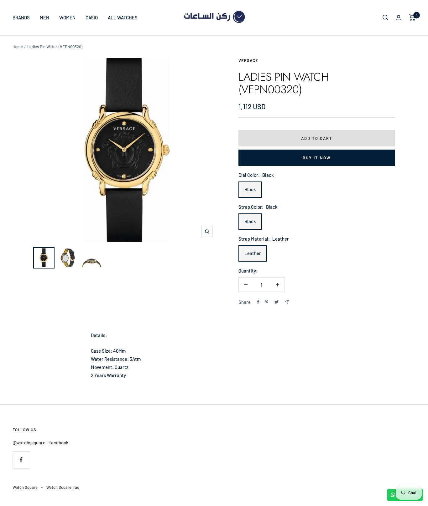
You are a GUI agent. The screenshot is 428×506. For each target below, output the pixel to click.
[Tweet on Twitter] (276, 302)
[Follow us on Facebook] (21, 459)
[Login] (398, 17)
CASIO (92, 17)
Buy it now (317, 157)
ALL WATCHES (123, 17)
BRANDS (21, 17)
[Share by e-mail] (287, 302)
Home (18, 46)
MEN (44, 17)
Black (250, 189)
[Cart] (412, 17)
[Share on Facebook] (258, 302)
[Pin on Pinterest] (266, 302)
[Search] (385, 17)
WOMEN (67, 17)
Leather (252, 253)
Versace (248, 60)
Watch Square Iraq (62, 487)
